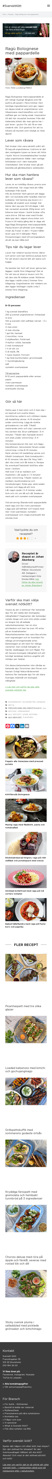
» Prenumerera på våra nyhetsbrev (21, 1413)
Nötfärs (33, 714)
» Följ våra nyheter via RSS (17, 1429)
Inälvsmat (28, 708)
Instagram (19, 1374)
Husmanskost (14, 702)
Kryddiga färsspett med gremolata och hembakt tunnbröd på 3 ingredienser (24, 1195)
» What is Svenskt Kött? (15, 1426)
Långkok (41, 702)
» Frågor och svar (12, 1420)
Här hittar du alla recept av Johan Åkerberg (32, 582)
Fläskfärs (28, 717)
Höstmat (12, 711)
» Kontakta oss (10, 1416)
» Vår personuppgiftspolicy (17, 1387)
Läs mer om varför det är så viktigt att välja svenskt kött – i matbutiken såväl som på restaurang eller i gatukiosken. (26, 1467)
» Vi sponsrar (10, 1423)
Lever (25, 714)
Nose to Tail (40, 708)
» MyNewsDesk (11, 1410)
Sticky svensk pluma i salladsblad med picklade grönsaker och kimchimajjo (23, 1325)
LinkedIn (16, 1378)
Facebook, (8, 1374)
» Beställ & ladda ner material (18, 1407)
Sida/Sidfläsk (15, 717)
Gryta (11, 705)
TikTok (6, 1378)
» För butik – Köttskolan (15, 1404)
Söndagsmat (24, 711)
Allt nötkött (14, 714)
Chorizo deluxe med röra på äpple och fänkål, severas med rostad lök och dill (25, 1260)
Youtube (30, 1374)
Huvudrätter (29, 702)
